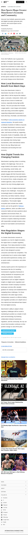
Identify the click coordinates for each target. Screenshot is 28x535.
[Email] (17, 33)
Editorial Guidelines (20, 342)
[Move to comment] (20, 33)
